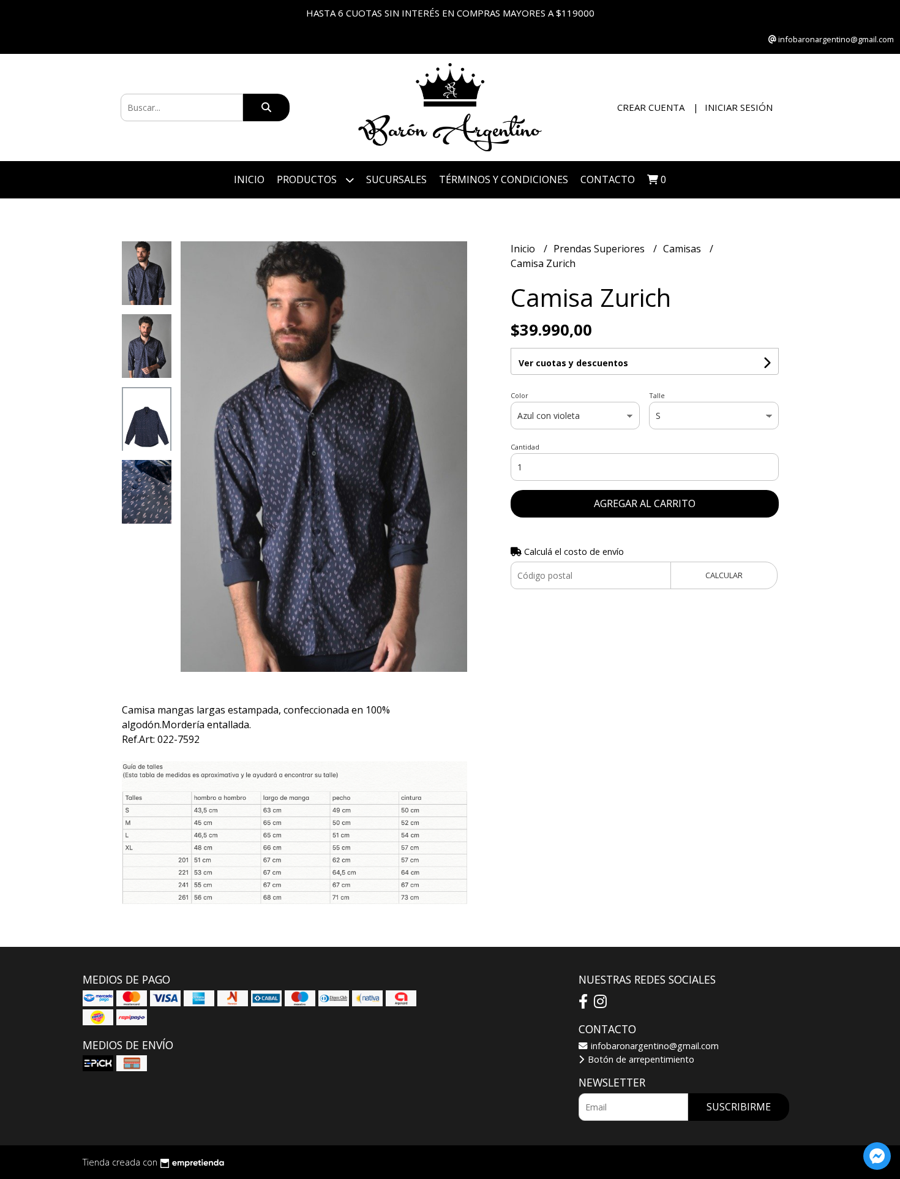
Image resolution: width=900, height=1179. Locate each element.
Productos (308, 179)
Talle (657, 395)
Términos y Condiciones (503, 179)
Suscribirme (739, 1106)
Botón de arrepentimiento (639, 1059)
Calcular (724, 575)
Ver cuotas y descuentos (573, 363)
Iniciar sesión (739, 107)
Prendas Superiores (600, 248)
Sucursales (396, 179)
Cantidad (525, 446)
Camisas (683, 248)
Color (519, 395)
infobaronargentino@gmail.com (653, 1046)
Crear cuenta (650, 107)
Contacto (607, 179)
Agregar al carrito (645, 503)
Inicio (249, 179)
